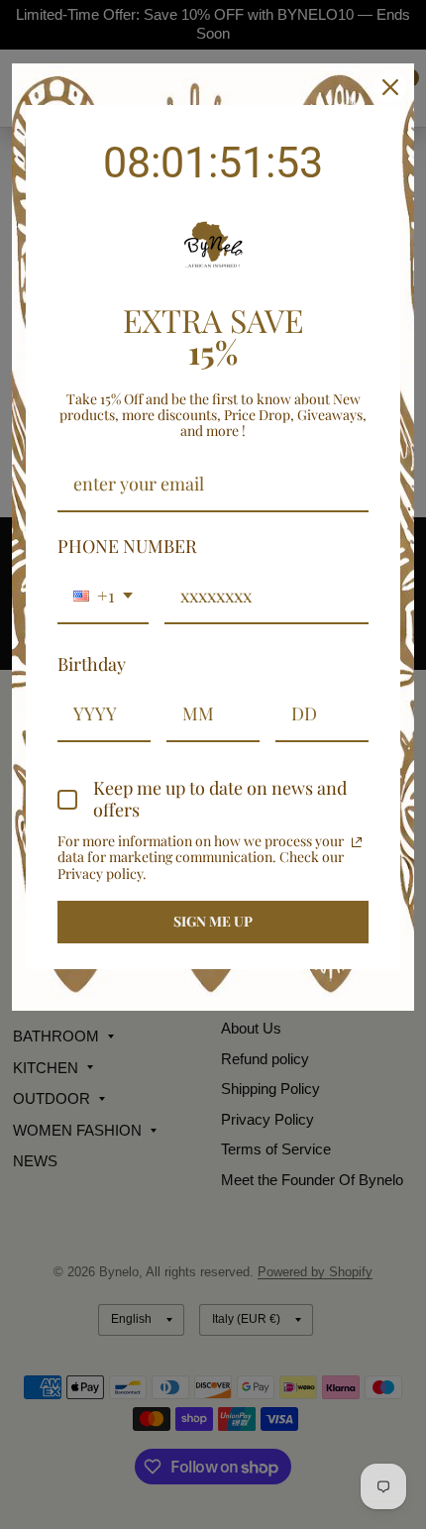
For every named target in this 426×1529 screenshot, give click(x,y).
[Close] (390, 87)
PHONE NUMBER (127, 546)
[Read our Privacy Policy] (357, 842)
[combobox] (103, 597)
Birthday (91, 664)
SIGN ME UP (213, 921)
